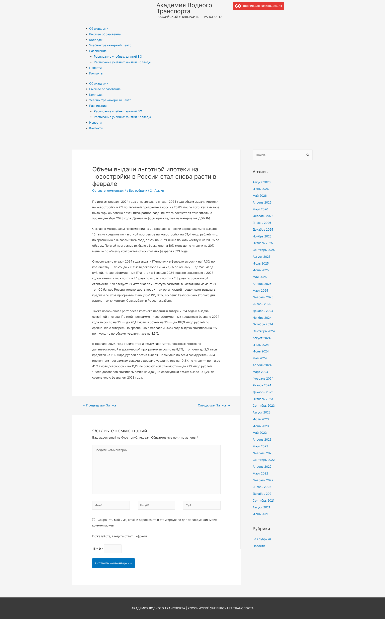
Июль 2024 (261, 345)
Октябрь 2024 (263, 324)
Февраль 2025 (263, 297)
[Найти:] (283, 155)
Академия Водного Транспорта (184, 8)
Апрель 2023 (262, 439)
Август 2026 (262, 182)
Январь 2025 (262, 304)
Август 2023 (262, 412)
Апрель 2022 (262, 466)
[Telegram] (248, 15)
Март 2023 (260, 446)
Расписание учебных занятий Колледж (122, 62)
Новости (95, 68)
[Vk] (238, 15)
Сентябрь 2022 (264, 460)
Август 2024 (262, 338)
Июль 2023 (261, 419)
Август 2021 (261, 507)
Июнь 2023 (261, 426)
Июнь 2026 (261, 189)
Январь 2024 (262, 385)
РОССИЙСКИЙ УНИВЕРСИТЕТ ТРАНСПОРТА (221, 608)
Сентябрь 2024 (264, 331)
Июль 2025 (261, 263)
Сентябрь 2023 (264, 405)
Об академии (98, 29)
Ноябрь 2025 (262, 236)
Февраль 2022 (263, 480)
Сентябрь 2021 (263, 500)
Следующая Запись (214, 405)
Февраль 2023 (263, 453)
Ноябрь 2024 (262, 318)
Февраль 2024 (263, 378)
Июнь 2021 (260, 514)
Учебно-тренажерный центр (110, 45)
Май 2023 (260, 433)
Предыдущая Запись (100, 405)
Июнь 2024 (261, 351)
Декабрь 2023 (263, 392)
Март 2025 (260, 290)
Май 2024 (260, 358)
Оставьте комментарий (109, 190)
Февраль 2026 (263, 216)
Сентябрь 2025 (264, 250)
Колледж (95, 40)
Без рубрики (138, 190)
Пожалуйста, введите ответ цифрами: (120, 536)
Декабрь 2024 (263, 311)
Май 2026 (260, 196)
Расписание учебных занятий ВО (118, 56)
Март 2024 (260, 372)
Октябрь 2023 (263, 399)
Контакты (96, 73)
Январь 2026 (262, 223)
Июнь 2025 (261, 270)
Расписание (98, 51)
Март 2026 (260, 209)
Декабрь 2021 (263, 494)
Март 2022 (260, 473)
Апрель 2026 (262, 202)
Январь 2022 (262, 487)
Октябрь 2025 (263, 243)
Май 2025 (260, 277)
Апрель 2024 (262, 365)
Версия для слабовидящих (261, 6)
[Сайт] (202, 506)
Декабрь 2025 (263, 229)
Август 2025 (262, 257)
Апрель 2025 (262, 284)
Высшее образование (105, 34)
